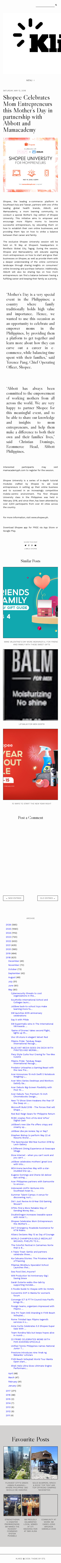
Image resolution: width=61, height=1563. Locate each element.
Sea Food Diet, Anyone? (23, 1271)
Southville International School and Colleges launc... (29, 1001)
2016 (8, 1395)
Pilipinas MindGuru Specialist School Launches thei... (30, 1266)
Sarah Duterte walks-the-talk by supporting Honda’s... (28, 1283)
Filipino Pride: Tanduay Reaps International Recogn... (26, 1042)
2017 (8, 1391)
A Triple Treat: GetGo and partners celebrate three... (29, 1253)
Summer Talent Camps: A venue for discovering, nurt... (29, 1196)
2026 (9, 924)
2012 (8, 1411)
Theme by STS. (38, 1559)
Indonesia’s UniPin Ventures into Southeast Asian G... (27, 1189)
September (14, 973)
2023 (9, 937)
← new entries (13, 898)
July (10, 981)
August (12, 977)
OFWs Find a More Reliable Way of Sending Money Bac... (28, 1209)
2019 (8, 953)
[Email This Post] (35, 545)
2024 (9, 933)
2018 (8, 957)
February (13, 1381)
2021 (8, 945)
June (11, 985)
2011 (8, 1415)
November (14, 965)
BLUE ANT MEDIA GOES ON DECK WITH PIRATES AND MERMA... (32, 1049)
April (11, 1373)
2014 (8, 1403)
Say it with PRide (20, 1019)
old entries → (47, 898)
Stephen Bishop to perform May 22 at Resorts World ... (30, 1136)
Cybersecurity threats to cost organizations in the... (26, 994)
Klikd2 (19, 1559)
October (12, 969)
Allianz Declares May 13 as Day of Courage (32, 1234)
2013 (8, 1407)
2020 (9, 949)
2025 (9, 929)
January (12, 1386)
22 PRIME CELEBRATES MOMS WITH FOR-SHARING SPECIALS (30, 1340)
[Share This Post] (28, 545)
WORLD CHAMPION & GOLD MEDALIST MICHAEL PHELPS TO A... (31, 1239)
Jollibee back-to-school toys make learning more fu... (29, 1007)
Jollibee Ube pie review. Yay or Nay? (29, 1131)
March (11, 1377)
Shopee (34, 549)
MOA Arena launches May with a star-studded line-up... (30, 1169)
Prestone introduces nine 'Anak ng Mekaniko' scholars (29, 1353)
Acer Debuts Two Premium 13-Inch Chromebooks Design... (29, 1095)
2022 (9, 941)
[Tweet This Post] (25, 545)
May (10, 989)
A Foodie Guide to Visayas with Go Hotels (32, 1289)
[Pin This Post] (32, 545)
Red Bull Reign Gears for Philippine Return (33, 1114)
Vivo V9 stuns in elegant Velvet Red (29, 1037)
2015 (8, 1399)
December (14, 961)
